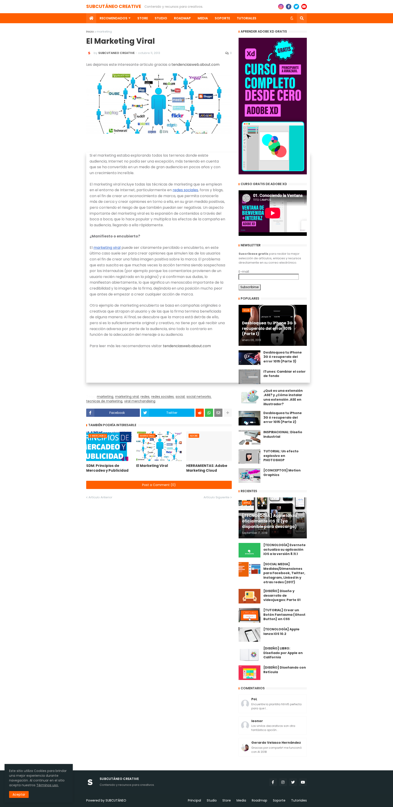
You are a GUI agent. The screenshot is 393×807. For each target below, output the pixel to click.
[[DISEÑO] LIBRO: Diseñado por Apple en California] (249, 653)
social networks (198, 396)
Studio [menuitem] (161, 18)
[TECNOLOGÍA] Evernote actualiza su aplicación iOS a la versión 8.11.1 (284, 549)
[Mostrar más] (228, 413)
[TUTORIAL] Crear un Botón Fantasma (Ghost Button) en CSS (284, 614)
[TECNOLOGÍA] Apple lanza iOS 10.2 (281, 631)
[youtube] (304, 6)
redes (145, 396)
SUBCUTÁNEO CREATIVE (113, 6)
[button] (292, 18)
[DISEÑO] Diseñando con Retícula (284, 669)
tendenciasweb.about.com (195, 64)
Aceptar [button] (19, 794)
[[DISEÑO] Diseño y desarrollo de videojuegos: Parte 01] (249, 596)
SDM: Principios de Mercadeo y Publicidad (107, 468)
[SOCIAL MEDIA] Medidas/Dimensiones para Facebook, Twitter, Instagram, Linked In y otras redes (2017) (284, 573)
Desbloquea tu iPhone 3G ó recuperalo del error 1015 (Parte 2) (282, 417)
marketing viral (107, 247)
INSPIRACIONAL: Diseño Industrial (282, 434)
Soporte (279, 800)
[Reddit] (200, 413)
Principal (194, 800)
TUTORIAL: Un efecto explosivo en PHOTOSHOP (281, 455)
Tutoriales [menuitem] (246, 18)
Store (226, 800)
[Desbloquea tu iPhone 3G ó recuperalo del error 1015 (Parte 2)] (249, 418)
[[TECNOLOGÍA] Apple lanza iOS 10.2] (249, 634)
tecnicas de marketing (104, 401)
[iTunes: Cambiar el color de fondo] (249, 376)
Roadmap (259, 800)
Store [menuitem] (142, 18)
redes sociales (185, 190)
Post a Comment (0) (159, 485)
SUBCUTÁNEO (116, 800)
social (180, 396)
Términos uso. (47, 785)
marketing (104, 31)
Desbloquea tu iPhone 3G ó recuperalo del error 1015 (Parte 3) (282, 357)
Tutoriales (299, 800)
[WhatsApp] (209, 413)
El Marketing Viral (152, 465)
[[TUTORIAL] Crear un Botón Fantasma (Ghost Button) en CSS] (249, 615)
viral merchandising (139, 401)
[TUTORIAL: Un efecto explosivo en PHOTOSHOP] (249, 456)
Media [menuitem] (203, 18)
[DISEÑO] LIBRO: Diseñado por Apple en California (283, 652)
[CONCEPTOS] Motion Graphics (282, 472)
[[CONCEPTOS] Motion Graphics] (249, 475)
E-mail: (244, 271)
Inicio (90, 31)
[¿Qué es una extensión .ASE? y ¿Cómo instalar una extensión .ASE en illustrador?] (249, 396)
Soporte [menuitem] (222, 18)
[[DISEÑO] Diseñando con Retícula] (249, 672)
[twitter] (296, 6)
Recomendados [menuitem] (113, 18)
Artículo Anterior (100, 497)
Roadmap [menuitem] (182, 18)
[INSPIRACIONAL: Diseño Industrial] (249, 437)
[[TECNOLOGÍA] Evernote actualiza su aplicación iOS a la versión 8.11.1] (249, 550)
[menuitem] (91, 18)
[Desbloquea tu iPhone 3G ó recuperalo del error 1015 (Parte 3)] (249, 357)
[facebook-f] (288, 6)
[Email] (218, 413)
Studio (212, 800)
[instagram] (281, 6)
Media (241, 800)
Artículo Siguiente (216, 497)
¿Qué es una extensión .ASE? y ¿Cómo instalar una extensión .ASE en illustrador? (283, 397)
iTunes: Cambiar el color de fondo (284, 373)
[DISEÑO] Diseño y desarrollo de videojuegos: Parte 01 (281, 595)
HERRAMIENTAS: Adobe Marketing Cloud (206, 468)
